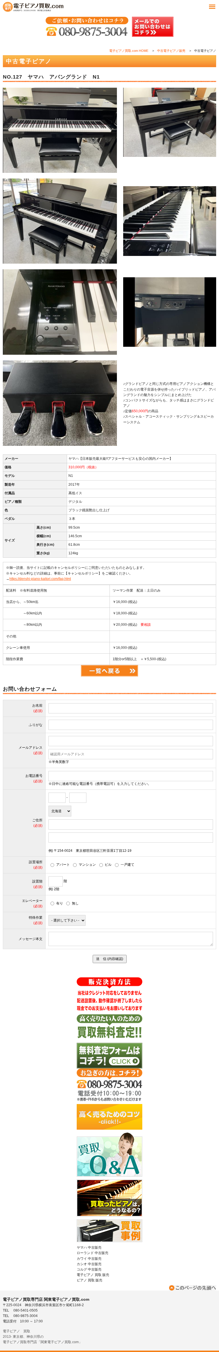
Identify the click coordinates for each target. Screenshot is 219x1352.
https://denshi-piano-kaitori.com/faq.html (40, 579)
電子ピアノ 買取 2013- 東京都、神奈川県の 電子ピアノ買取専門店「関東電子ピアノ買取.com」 (42, 1336)
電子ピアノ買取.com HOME (128, 50)
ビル (108, 865)
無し (75, 903)
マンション (87, 865)
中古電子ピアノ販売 (171, 50)
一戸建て (127, 865)
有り (59, 903)
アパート (63, 865)
